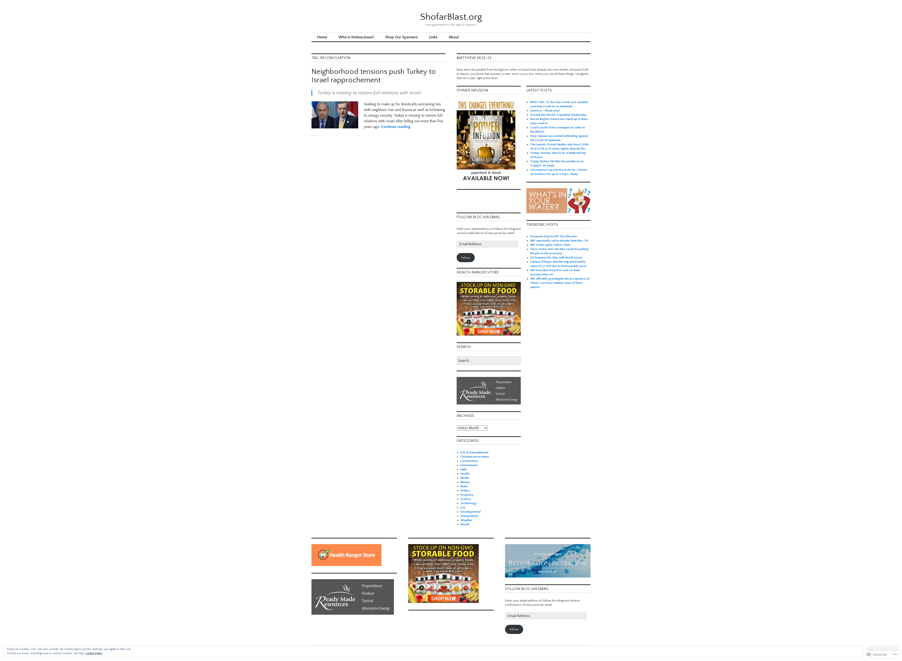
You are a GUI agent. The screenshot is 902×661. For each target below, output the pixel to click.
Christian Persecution (474, 456)
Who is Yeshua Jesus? (356, 37)
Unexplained (469, 516)
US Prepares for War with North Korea (556, 257)
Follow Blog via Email (478, 217)
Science (465, 499)
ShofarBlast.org (451, 17)
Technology (468, 503)
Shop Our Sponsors (401, 37)
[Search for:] (489, 361)
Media (464, 477)
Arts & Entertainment (474, 452)
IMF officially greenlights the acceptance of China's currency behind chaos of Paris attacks (559, 283)
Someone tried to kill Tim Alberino (553, 236)
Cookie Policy (94, 653)
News (464, 486)
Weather (466, 520)
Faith (463, 469)
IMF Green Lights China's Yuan (550, 244)
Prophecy (467, 494)
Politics (465, 490)
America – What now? (545, 110)
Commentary (469, 461)
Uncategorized (470, 511)
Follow (465, 257)
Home (322, 37)
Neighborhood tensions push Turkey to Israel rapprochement (373, 75)
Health (464, 473)
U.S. (463, 507)
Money (465, 482)
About (454, 37)
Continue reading (395, 127)
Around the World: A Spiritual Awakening (558, 114)
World (464, 524)
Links (433, 37)
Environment (469, 465)
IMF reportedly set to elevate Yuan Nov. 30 (559, 240)
